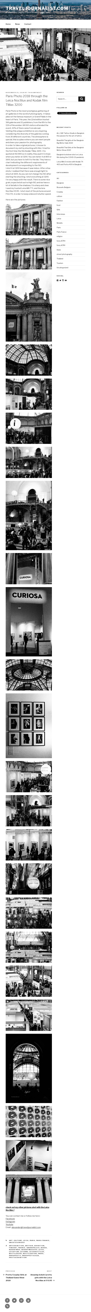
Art (11, 1240)
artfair (29, 1246)
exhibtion (39, 1246)
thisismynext (35, 92)
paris (41, 1253)
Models (60, 223)
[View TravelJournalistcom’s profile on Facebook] (58, 280)
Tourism (60, 263)
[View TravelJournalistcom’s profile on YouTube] (66, 280)
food (58, 205)
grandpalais (33, 1248)
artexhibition (16, 1246)
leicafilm (14, 1251)
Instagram (10, 1222)
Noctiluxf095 (30, 1253)
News (17, 24)
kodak (44, 1248)
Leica (26, 1240)
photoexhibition (18, 1257)
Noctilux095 (15, 1253)
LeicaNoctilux (36, 1251)
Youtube (9, 1224)
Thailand (60, 259)
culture (18, 1240)
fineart (13, 1248)
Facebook (10, 1219)
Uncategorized (17, 1242)
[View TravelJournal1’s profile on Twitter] (60, 280)
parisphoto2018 (30, 1255)
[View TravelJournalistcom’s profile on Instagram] (63, 280)
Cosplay (60, 192)
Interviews (61, 214)
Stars (59, 250)
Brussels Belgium (64, 187)
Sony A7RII (61, 245)
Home (8, 24)
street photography (64, 254)
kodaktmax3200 (29, 1249)
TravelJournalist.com (37, 8)
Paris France (43, 1240)
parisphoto (15, 1255)
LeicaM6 (24, 1251)
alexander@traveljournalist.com (26, 1227)
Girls (58, 210)
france (21, 1248)
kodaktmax (14, 1249)
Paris (32, 1240)
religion (59, 236)
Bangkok (60, 183)
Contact (27, 24)
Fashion (60, 201)
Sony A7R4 (61, 241)
